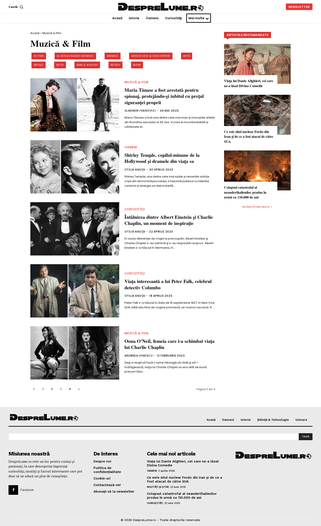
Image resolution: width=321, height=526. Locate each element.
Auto (60, 65)
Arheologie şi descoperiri (150, 56)
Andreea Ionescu (138, 356)
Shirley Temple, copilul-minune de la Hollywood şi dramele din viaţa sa (162, 158)
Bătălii (115, 65)
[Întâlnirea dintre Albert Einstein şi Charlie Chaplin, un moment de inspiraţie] (74, 228)
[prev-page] (34, 389)
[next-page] (78, 389)
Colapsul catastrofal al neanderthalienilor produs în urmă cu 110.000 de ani (245, 192)
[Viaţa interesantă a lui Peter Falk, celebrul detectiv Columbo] (74, 290)
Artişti (38, 65)
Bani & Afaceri (87, 65)
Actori (39, 56)
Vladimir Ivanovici (140, 111)
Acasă (35, 33)
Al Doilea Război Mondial (75, 56)
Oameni (130, 147)
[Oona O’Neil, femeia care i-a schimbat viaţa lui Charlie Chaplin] (74, 352)
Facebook (27, 490)
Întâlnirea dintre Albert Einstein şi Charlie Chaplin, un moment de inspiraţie (168, 220)
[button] (17, 6)
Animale (112, 56)
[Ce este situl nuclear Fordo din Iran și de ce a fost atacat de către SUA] (257, 115)
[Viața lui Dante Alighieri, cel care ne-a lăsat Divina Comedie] (257, 64)
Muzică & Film (136, 82)
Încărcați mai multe (255, 207)
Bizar (137, 65)
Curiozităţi (134, 209)
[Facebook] (13, 490)
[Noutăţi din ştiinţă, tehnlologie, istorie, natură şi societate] (44, 418)
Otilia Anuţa (134, 169)
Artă (186, 56)
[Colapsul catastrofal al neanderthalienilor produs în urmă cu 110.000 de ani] (257, 170)
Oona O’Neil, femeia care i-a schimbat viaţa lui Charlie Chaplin (169, 344)
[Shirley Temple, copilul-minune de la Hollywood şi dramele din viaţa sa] (74, 166)
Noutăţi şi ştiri (158, 486)
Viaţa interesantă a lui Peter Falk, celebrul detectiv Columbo (168, 284)
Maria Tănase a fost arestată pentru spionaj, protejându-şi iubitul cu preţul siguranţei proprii (164, 96)
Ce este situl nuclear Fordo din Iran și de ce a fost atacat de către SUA (248, 136)
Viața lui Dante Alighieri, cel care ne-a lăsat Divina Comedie (248, 83)
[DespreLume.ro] (161, 7)
